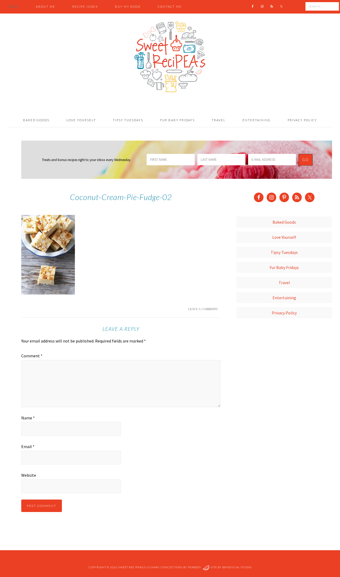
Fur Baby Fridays (284, 267)
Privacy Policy (284, 312)
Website (28, 475)
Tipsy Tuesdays (284, 252)
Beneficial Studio (237, 567)
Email (28, 446)
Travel (284, 282)
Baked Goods (284, 222)
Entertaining (284, 297)
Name (28, 417)
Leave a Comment (203, 309)
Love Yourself (284, 237)
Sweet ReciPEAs (170, 57)
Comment (31, 355)
